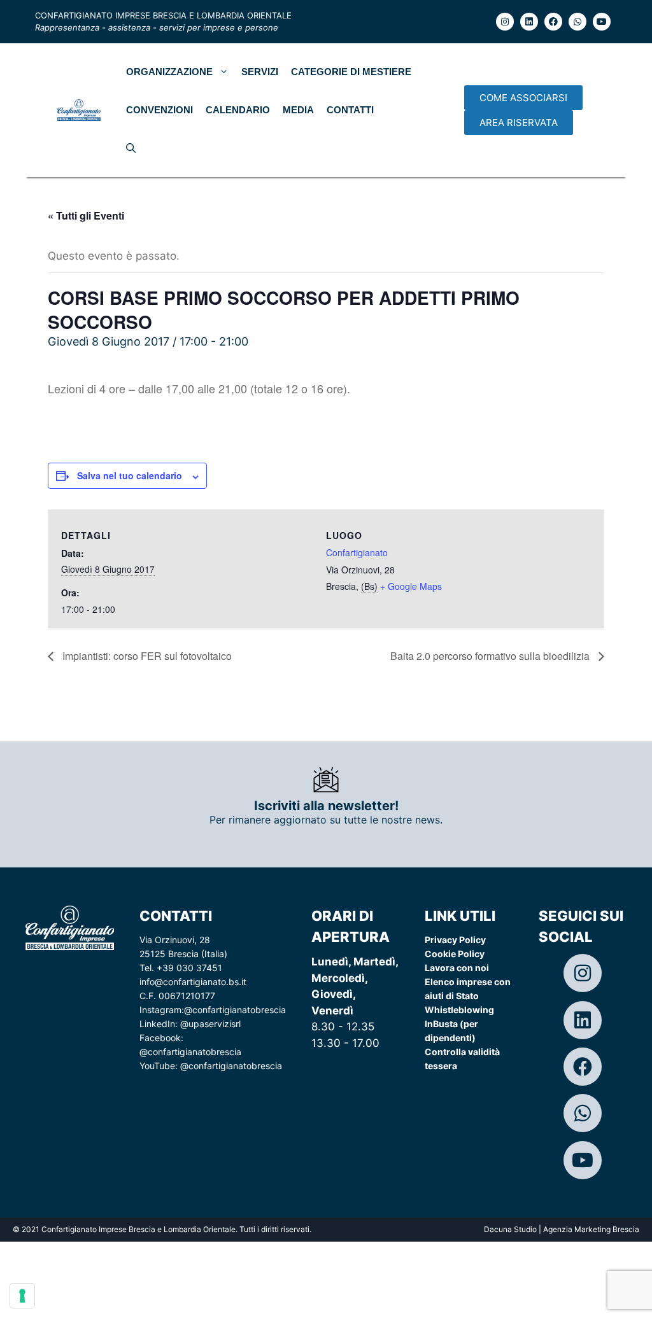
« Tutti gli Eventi (86, 215)
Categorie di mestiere (351, 71)
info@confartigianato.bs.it (192, 981)
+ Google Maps (411, 586)
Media (298, 109)
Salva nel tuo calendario (129, 475)
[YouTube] (582, 1160)
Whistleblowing (459, 1009)
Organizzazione (169, 71)
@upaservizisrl (210, 1023)
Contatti (350, 109)
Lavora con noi (457, 967)
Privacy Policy (455, 939)
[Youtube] (602, 22)
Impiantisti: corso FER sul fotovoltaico (146, 655)
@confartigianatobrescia (235, 1009)
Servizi (259, 71)
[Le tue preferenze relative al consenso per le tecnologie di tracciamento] (22, 1296)
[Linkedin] (529, 22)
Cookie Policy (455, 953)
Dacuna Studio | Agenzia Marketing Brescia (561, 1229)
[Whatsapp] (577, 22)
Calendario (238, 109)
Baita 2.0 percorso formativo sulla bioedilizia (491, 655)
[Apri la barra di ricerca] (131, 148)
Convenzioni (159, 109)
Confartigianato (357, 552)
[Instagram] (505, 22)
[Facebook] (553, 22)
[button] (523, 97)
